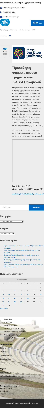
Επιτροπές (3, 363)
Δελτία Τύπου (8, 322)
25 (15, 302)
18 (15, 298)
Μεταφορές (12, 380)
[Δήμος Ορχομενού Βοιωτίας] (11, 22)
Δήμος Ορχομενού (23, 403)
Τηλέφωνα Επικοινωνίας (7, 372)
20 (28, 298)
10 (9, 294)
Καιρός (18, 380)
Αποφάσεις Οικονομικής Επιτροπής (14, 331)
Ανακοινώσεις (8, 319)
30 (3, 305)
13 (27, 294)
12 (21, 294)
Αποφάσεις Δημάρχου (10, 325)
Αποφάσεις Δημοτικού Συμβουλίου (14, 328)
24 (9, 302)
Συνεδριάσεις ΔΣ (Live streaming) (14, 338)
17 (9, 298)
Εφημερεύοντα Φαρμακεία (7, 376)
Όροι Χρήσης (34, 403)
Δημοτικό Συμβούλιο (6, 355)
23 (3, 302)
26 (21, 302)
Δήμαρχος (3, 348)
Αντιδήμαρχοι (4, 352)
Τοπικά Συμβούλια (5, 359)
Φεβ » (6, 308)
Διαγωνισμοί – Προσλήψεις (12, 335)
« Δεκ (1, 308)
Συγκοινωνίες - (4, 380)
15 (40, 294)
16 (3, 298)
